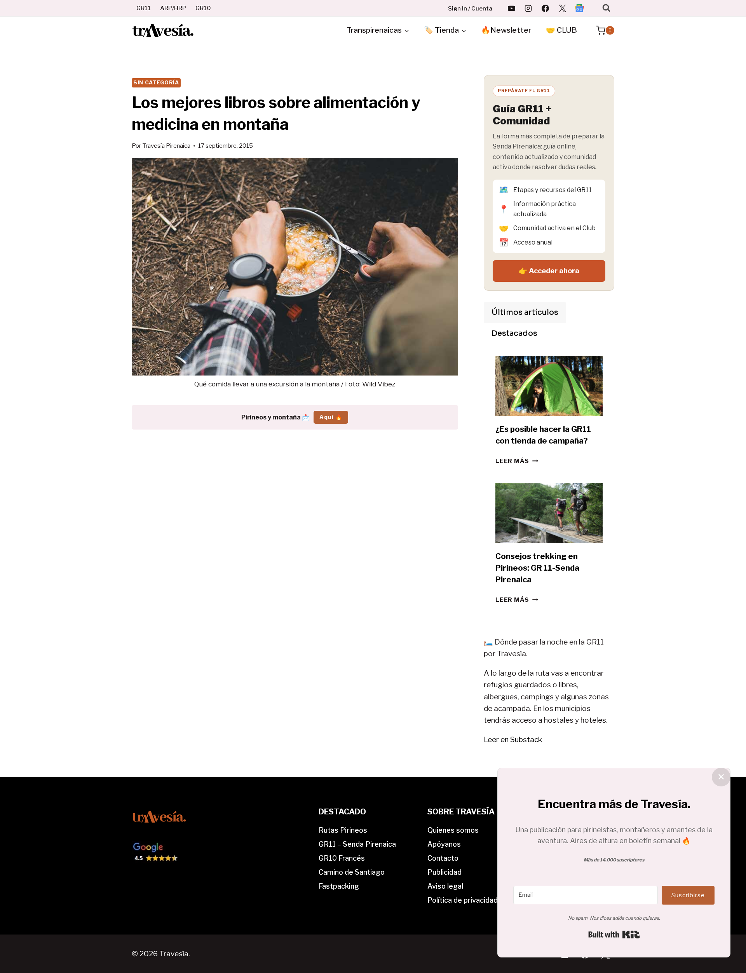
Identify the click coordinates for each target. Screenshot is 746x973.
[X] (562, 8)
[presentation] (549, 386)
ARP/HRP (173, 8)
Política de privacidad (462, 900)
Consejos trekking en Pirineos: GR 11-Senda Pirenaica (537, 568)
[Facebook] (545, 8)
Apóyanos (444, 844)
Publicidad (444, 872)
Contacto (442, 858)
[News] (579, 8)
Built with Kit (614, 935)
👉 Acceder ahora (549, 271)
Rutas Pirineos (343, 830)
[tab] (525, 312)
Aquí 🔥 (330, 417)
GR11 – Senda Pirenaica (357, 844)
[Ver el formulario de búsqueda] (606, 8)
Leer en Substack (513, 739)
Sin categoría (156, 82)
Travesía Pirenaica (166, 145)
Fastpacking (339, 886)
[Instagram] (528, 8)
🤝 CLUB (561, 30)
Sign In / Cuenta (470, 8)
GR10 (203, 8)
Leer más (516, 461)
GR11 (143, 8)
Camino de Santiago (352, 872)
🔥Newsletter (506, 30)
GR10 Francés (342, 858)
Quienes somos (453, 830)
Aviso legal (445, 886)
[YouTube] (511, 8)
